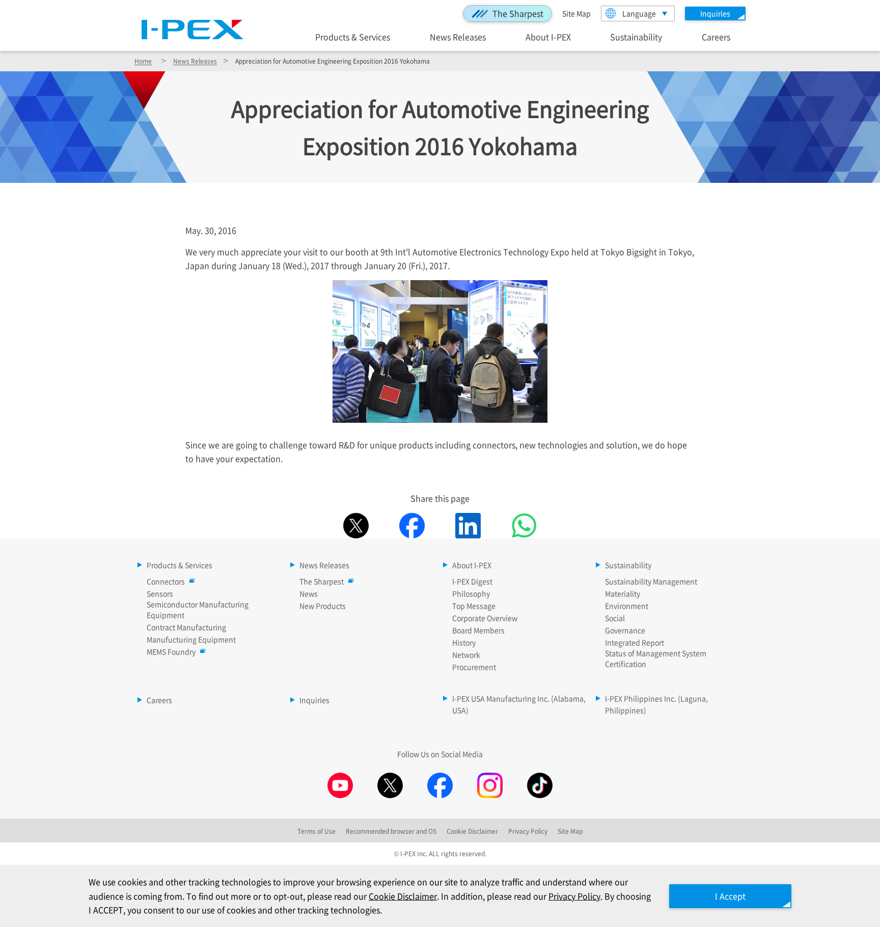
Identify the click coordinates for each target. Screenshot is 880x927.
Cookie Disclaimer (403, 896)
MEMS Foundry (171, 651)
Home (143, 61)
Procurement (474, 667)
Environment (626, 606)
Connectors (166, 581)
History (464, 642)
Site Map (576, 13)
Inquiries (314, 700)
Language (639, 13)
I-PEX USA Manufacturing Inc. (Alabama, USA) (519, 704)
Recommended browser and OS (391, 831)
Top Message (474, 606)
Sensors (160, 593)
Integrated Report (634, 642)
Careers (716, 36)
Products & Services (352, 36)
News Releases (458, 36)
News (308, 593)
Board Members (478, 630)
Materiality (622, 593)
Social (615, 618)
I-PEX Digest (472, 581)
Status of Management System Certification (655, 658)
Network (466, 654)
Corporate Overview (484, 618)
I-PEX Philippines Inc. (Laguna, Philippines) (656, 704)
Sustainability (636, 36)
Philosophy (471, 593)
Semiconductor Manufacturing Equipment (198, 609)
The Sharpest (517, 13)
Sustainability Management (651, 581)
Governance (625, 630)
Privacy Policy (574, 896)
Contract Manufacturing (186, 627)
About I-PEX (548, 36)
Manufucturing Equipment (191, 639)
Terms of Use (316, 831)
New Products (322, 606)
